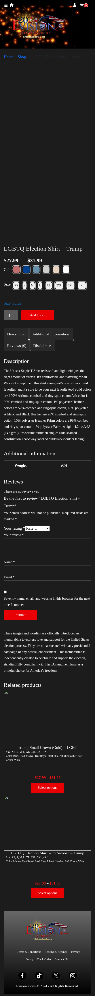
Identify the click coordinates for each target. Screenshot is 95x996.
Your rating (14, 528)
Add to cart (38, 315)
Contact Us (61, 959)
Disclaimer (42, 345)
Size (7, 284)
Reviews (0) (17, 345)
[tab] (16, 334)
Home (8, 57)
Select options (47, 787)
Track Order (44, 959)
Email (9, 577)
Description (16, 334)
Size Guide (12, 303)
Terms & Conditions (29, 951)
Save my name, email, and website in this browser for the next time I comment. (47, 602)
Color (8, 269)
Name (9, 562)
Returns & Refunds (56, 951)
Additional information (50, 334)
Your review (14, 535)
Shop (22, 57)
